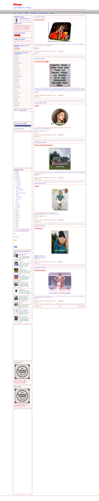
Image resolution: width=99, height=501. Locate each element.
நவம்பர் (17, 180)
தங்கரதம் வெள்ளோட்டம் (23, 316)
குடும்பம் (15, 72)
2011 (16, 225)
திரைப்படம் (16, 83)
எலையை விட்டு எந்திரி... (42, 62)
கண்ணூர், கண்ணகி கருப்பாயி (24, 296)
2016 (16, 217)
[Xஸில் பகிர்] (60, 51)
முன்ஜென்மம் (16, 102)
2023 (16, 176)
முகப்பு (59, 306)
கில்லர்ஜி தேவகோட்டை (21, 128)
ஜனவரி (17, 207)
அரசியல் (15, 57)
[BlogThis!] (59, 51)
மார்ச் (17, 204)
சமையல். (15, 78)
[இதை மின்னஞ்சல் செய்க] (58, 51)
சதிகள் (37, 106)
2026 (16, 171)
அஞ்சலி (15, 55)
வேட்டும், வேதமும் (40, 270)
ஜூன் (17, 199)
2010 (16, 226)
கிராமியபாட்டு (39, 179)
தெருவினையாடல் (22, 268)
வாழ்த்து (15, 104)
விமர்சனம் (15, 106)
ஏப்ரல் (17, 202)
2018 (16, 214)
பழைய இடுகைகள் (81, 306)
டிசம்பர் (17, 179)
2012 (16, 223)
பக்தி (15, 89)
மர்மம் (15, 98)
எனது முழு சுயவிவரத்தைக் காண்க (25, 20)
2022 (16, 177)
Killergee (17, 4)
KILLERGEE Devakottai (24, 18)
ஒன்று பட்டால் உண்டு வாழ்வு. (23, 309)
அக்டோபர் (18, 182)
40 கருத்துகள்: (54, 134)
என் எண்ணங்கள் (17, 63)
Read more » (37, 48)
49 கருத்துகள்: (54, 177)
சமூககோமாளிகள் (17, 76)
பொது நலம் (16, 96)
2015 (16, 218)
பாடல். (38, 302)
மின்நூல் (15, 100)
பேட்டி (15, 95)
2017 (16, 215)
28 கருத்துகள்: (54, 51)
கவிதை (38, 263)
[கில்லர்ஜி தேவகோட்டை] (16, 128)
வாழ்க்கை (20, 303)
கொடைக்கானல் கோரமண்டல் (44, 145)
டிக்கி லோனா (39, 228)
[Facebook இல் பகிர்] (61, 51)
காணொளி (16, 68)
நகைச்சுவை (39, 136)
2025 (16, 173)
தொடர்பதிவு (16, 85)
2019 (16, 212)
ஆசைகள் (15, 61)
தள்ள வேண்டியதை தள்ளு (23, 282)
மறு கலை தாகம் (40, 20)
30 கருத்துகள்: (53, 261)
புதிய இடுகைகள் (38, 306)
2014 (16, 220)
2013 (16, 221)
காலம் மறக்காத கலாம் (22, 275)
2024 (16, 174)
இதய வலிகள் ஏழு (22, 289)
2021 (16, 209)
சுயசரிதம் (15, 80)
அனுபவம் (15, 59)
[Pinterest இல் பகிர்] (62, 51)
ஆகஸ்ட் (17, 185)
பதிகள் (37, 186)
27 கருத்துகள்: (54, 95)
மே (16, 201)
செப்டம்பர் (18, 183)
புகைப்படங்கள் (16, 93)
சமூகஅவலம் (16, 74)
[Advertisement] (22, 149)
